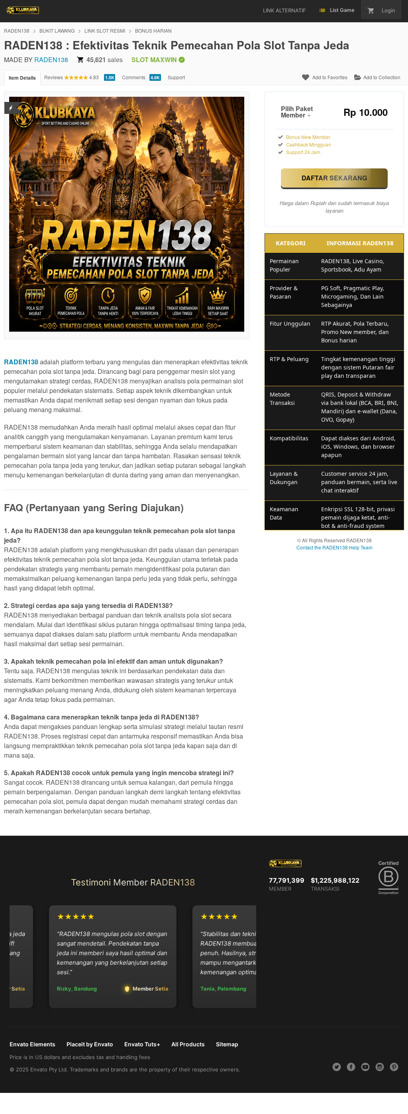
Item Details (22, 77)
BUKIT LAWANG (57, 30)
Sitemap (227, 1044)
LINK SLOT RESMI (104, 30)
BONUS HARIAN (153, 30)
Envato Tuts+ (142, 1044)
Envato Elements (32, 1044)
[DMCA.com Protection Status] (11, 103)
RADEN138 (16, 30)
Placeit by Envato (90, 1044)
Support (176, 77)
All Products (188, 1044)
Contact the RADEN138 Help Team (334, 547)
